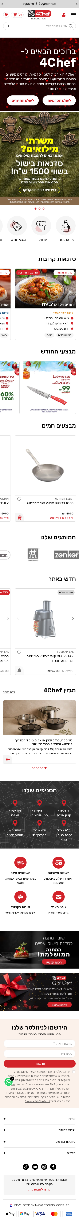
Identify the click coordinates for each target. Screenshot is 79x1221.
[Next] (17, 619)
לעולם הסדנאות (59, 100)
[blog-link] (7, 759)
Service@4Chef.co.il (37, 1101)
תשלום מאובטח (58, 873)
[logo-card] (21, 555)
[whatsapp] (8, 1082)
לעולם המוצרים (23, 100)
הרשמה (40, 1063)
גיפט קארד (58, 907)
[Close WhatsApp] (12, 1079)
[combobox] (39, 26)
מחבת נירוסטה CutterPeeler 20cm (50, 503)
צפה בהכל (9, 692)
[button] (64, 15)
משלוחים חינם (20, 873)
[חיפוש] (10, 26)
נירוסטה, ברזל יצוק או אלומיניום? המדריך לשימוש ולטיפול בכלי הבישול (43, 742)
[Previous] (73, 619)
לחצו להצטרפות (39, 1189)
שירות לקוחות (20, 907)
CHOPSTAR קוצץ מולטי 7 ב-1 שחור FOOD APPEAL (50, 658)
